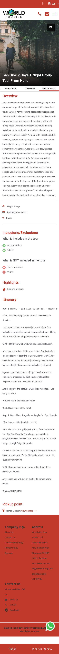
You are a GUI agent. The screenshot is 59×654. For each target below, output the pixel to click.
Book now (42, 649)
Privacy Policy (11, 547)
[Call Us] (39, 14)
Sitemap (9, 553)
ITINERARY (30, 88)
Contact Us (10, 537)
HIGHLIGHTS (10, 88)
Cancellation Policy (14, 542)
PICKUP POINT (49, 88)
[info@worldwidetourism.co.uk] (47, 14)
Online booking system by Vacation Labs (25, 627)
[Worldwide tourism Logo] (14, 13)
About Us (9, 532)
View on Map (27, 510)
